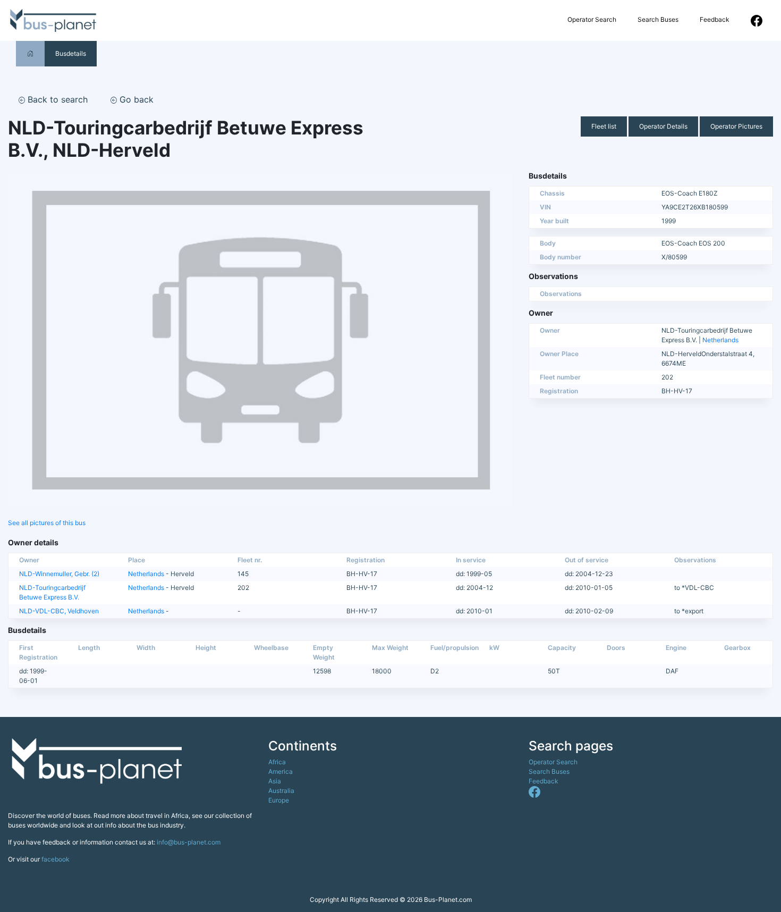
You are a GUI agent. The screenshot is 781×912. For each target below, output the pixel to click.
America (280, 771)
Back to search (56, 99)
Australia (281, 791)
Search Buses (658, 19)
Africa (277, 762)
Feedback (714, 19)
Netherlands (720, 340)
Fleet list (603, 126)
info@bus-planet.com (188, 842)
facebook (55, 859)
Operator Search (591, 19)
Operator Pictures (736, 126)
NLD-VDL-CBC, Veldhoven (59, 611)
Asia (274, 781)
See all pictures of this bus (47, 523)
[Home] (30, 53)
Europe (278, 800)
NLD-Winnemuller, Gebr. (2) (59, 574)
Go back (135, 99)
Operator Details (663, 126)
